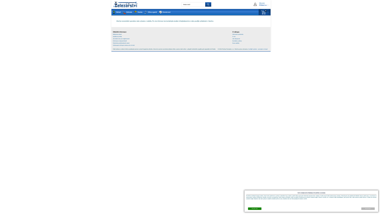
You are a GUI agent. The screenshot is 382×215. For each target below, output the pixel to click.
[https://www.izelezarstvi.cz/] (125, 4)
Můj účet (262, 3)
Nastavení (368, 208)
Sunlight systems (252, 49)
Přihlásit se (263, 5)
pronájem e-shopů (263, 49)
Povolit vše (255, 208)
